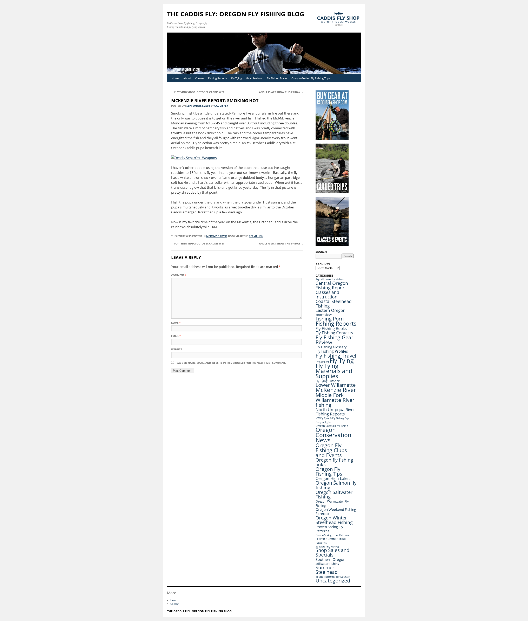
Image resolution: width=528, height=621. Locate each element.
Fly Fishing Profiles (332, 351)
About (187, 78)
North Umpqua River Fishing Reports (335, 412)
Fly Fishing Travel (276, 78)
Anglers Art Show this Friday (281, 92)
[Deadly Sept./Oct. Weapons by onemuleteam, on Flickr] (194, 158)
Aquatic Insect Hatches (330, 279)
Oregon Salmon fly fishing (336, 485)
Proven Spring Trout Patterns (332, 535)
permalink (256, 236)
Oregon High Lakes (333, 478)
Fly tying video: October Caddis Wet (197, 92)
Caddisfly (221, 106)
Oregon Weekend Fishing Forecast (336, 511)
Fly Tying (236, 78)
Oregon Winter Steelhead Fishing (334, 520)
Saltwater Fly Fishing (327, 546)
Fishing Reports (217, 78)
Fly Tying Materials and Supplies (334, 371)
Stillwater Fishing (327, 564)
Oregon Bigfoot (324, 421)
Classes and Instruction (327, 294)
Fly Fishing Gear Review (334, 340)
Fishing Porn (330, 318)
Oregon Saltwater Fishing (334, 494)
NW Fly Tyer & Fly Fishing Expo (333, 418)
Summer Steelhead (327, 569)
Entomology (324, 315)
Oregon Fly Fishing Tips (329, 471)
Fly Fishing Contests (334, 333)
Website (176, 349)
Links (173, 600)
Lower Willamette (336, 384)
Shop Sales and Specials (332, 552)
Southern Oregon (330, 559)
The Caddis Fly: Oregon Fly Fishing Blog (235, 14)
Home (175, 78)
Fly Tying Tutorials (328, 381)
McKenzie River (216, 236)
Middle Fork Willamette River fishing (335, 399)
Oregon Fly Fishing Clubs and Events (331, 450)
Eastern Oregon (330, 310)
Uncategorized (333, 580)
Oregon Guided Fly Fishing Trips (310, 78)
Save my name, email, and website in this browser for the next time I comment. (231, 363)
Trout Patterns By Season (333, 577)
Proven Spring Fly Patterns (329, 528)
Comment (178, 275)
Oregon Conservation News (333, 435)
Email (176, 336)
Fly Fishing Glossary (331, 347)
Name (176, 322)
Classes (199, 78)
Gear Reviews (254, 78)
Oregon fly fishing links (334, 462)
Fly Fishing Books (331, 328)
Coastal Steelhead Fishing (334, 303)
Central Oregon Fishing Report (332, 285)
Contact (174, 604)
